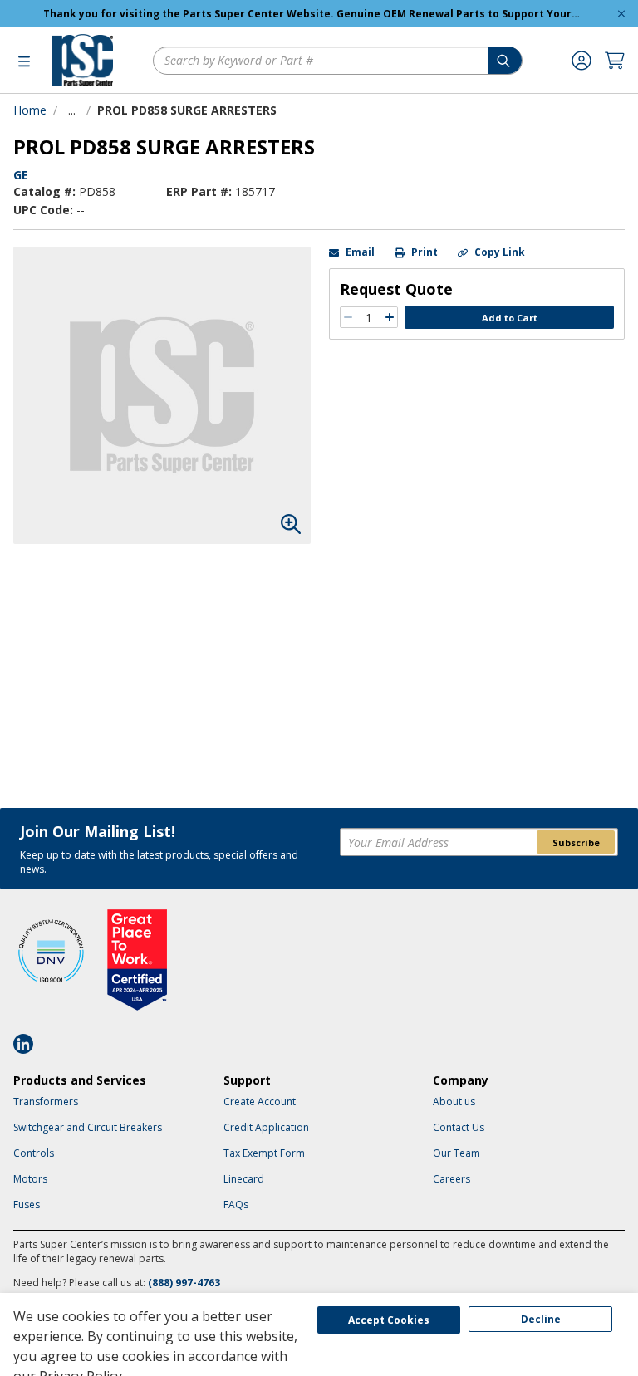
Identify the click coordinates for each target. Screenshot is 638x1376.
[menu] (24, 60)
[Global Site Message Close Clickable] (621, 13)
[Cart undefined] (615, 61)
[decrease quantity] (348, 317)
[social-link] (28, 1044)
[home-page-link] (82, 60)
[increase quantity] (389, 317)
